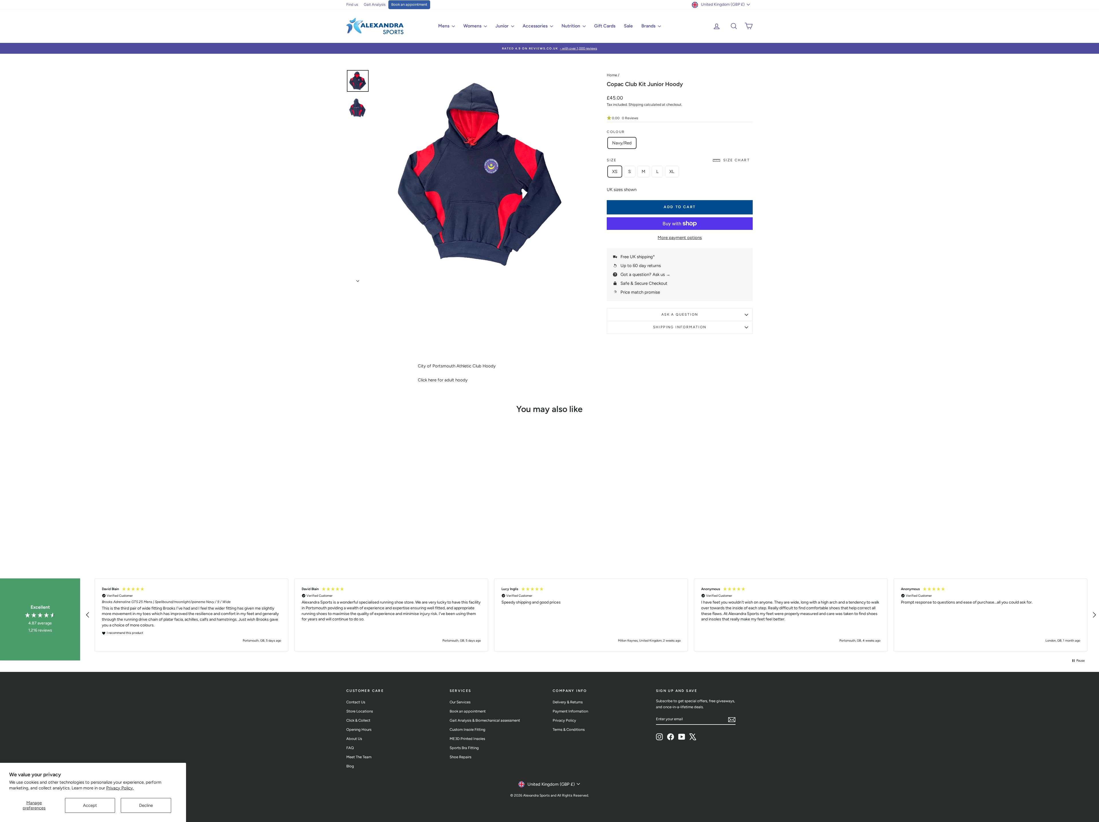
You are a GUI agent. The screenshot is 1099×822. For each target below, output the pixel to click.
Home (612, 75)
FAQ (350, 748)
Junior (502, 26)
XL (671, 171)
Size (678, 160)
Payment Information (570, 711)
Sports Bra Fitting (464, 748)
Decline (146, 805)
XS (614, 171)
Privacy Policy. (120, 788)
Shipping (635, 104)
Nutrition (571, 26)
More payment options (680, 237)
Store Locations (359, 711)
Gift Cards (604, 26)
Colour (616, 132)
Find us (352, 4)
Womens (473, 26)
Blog (350, 766)
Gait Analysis (375, 4)
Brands (649, 26)
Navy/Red (622, 143)
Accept (90, 805)
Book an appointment (409, 4)
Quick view (395, 518)
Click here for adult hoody (443, 380)
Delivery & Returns (568, 702)
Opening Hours (358, 729)
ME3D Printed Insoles (467, 739)
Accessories (536, 26)
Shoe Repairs (460, 757)
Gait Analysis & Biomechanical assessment (485, 720)
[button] (680, 118)
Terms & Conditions (569, 729)
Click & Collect (358, 720)
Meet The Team (358, 757)
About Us (354, 739)
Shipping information (680, 327)
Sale (628, 26)
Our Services (460, 702)
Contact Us (355, 702)
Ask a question (679, 315)
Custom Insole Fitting (467, 729)
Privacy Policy (564, 720)
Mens (444, 26)
